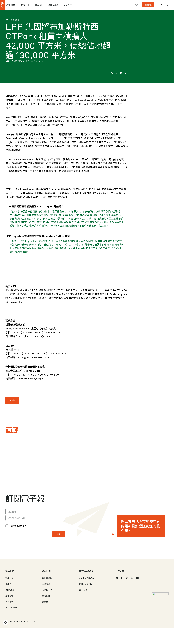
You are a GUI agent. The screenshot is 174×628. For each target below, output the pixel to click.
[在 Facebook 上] (111, 73)
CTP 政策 (9, 590)
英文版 (12, 400)
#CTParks (20, 61)
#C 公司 (9, 61)
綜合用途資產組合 (86, 578)
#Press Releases (34, 61)
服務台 (8, 584)
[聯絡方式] (136, 4)
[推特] (116, 73)
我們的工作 (25, 5)
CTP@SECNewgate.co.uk (33, 357)
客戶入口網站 (11, 607)
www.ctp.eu (18, 302)
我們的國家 (10, 5)
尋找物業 (148, 5)
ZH (157, 5)
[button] (5, 622)
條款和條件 (21, 525)
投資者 (66, 5)
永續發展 (46, 584)
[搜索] (167, 5)
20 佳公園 (83, 590)
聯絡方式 (9, 578)
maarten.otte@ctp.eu (31, 378)
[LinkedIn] (121, 73)
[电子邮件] (125, 73)
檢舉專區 (9, 601)
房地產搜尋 (47, 578)
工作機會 (9, 595)
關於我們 (39, 5)
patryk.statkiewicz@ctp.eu (34, 336)
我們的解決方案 (85, 584)
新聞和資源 (53, 5)
